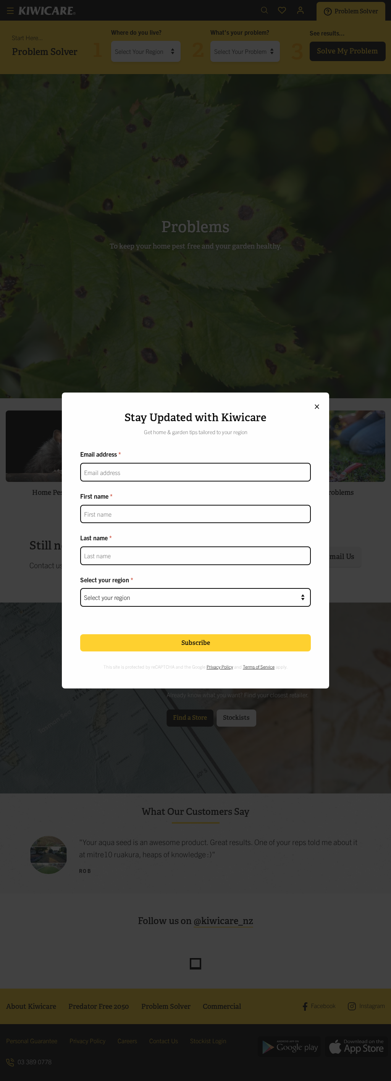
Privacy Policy (220, 666)
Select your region (104, 579)
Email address (98, 454)
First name (94, 496)
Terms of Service (259, 666)
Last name (94, 537)
